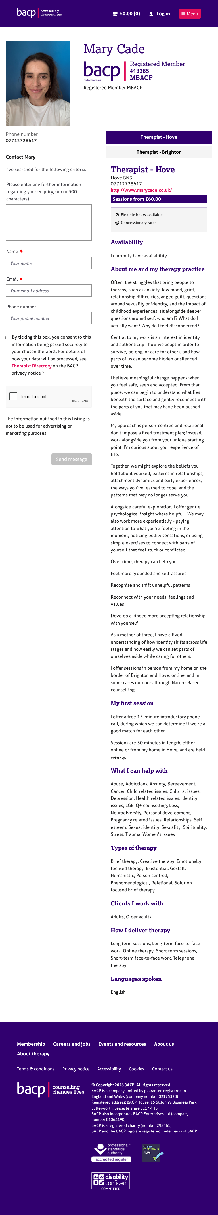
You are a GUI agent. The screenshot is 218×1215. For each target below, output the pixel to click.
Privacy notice (75, 1069)
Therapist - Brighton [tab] (159, 152)
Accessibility (109, 1069)
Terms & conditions (35, 1069)
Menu (192, 13)
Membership (31, 1044)
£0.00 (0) (130, 13)
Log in (163, 13)
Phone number (21, 306)
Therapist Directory (32, 366)
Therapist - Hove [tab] (159, 137)
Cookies (136, 1069)
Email (12, 279)
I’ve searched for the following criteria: (46, 169)
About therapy (33, 1053)
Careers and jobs (72, 1044)
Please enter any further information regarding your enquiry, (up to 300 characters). (43, 191)
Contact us (162, 1069)
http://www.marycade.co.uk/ (141, 190)
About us (164, 1044)
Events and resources (122, 1044)
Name (12, 251)
